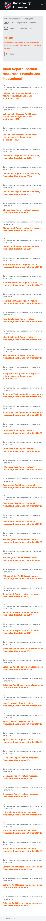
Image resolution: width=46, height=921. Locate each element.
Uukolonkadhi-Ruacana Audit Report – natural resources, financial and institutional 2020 (20, 116)
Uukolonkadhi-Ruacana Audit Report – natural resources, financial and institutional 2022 (20, 95)
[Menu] (42, 5)
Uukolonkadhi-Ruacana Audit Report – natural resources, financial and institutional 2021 (20, 137)
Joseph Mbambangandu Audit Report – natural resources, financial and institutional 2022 (21, 376)
